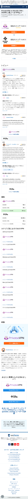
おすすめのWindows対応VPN (14, 454)
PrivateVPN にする (13, 390)
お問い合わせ (14, 483)
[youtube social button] (18, 444)
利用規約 (14, 487)
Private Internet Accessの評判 (14, 473)
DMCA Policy (14, 492)
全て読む (5, 92)
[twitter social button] (12, 444)
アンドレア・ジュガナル (11, 144)
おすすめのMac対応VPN (14, 456)
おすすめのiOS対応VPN (14, 457)
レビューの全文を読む (14, 134)
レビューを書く (7, 169)
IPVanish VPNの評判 (14, 474)
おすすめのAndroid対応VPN (14, 459)
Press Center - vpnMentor (14, 490)
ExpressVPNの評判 (14, 468)
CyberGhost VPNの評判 (14, 469)
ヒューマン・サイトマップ (14, 488)
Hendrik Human (9, 75)
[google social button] (15, 444)
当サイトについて (14, 482)
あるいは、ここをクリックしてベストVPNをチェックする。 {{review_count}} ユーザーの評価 (14, 410)
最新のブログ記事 (14, 452)
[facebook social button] (9, 444)
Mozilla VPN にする (13, 401)
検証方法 (14, 493)
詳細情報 (13, 32)
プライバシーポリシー (14, 485)
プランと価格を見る (13, 343)
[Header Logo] (5, 7)
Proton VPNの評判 (14, 471)
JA (23, 6)
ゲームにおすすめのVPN (14, 461)
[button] (2, 496)
